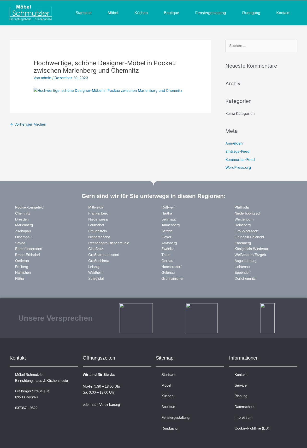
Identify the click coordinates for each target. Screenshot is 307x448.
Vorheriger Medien (28, 124)
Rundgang (251, 13)
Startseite (84, 13)
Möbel (113, 13)
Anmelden (234, 143)
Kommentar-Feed (240, 159)
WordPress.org (238, 167)
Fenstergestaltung (210, 13)
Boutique (171, 13)
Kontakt (282, 13)
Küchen (141, 13)
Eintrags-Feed (237, 151)
